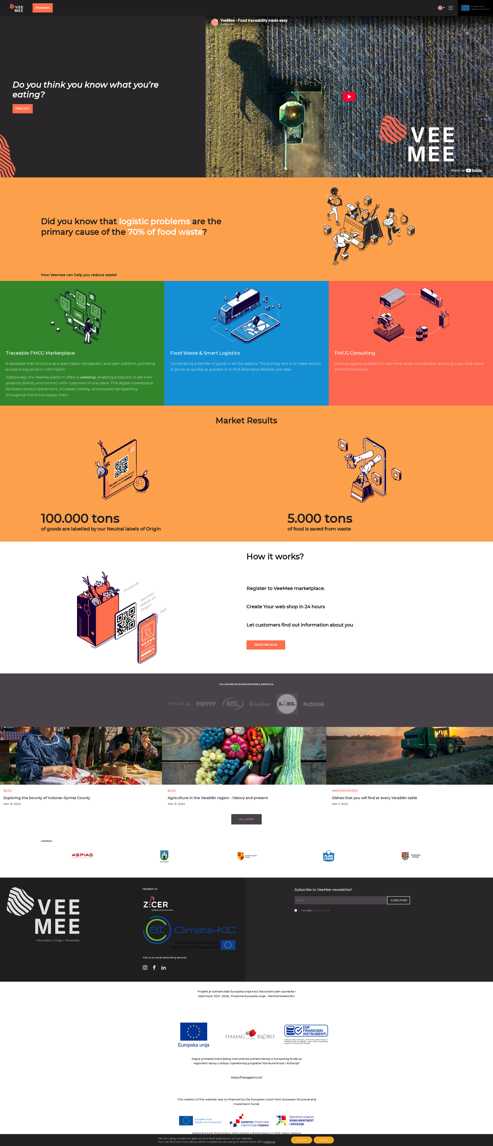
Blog (7, 790)
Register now (266, 645)
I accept (315, 910)
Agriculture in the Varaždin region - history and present (218, 798)
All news (246, 819)
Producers (42, 7)
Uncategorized (345, 790)
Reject (323, 1140)
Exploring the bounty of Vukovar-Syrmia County (46, 798)
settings (269, 1141)
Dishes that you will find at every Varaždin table (374, 798)
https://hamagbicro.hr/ (246, 1077)
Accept (301, 1140)
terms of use (321, 910)
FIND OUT (22, 108)
